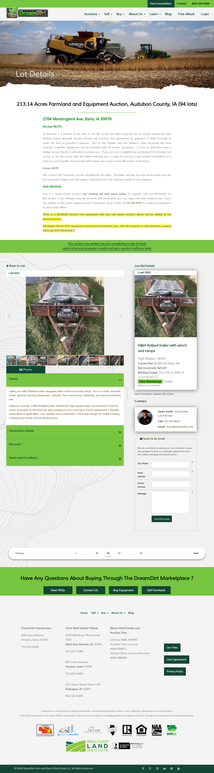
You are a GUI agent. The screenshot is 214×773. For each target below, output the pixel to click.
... (86, 553)
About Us (136, 14)
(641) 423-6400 (200, 3)
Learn (154, 14)
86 (108, 553)
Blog (168, 14)
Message (142, 493)
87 (119, 553)
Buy (119, 14)
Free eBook (186, 14)
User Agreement (176, 659)
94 (141, 553)
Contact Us (90, 590)
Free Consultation (160, 3)
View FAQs (58, 590)
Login (205, 14)
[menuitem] (91, 14)
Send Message (162, 519)
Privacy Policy (175, 671)
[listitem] (107, 157)
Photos (27, 369)
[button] (65, 316)
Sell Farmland (156, 590)
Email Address (141, 475)
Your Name (143, 463)
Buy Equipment (123, 590)
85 (97, 553)
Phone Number (141, 485)
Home (84, 613)
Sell (106, 14)
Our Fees (172, 647)
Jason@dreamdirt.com (179, 426)
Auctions (90, 14)
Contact (181, 3)
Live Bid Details (145, 266)
